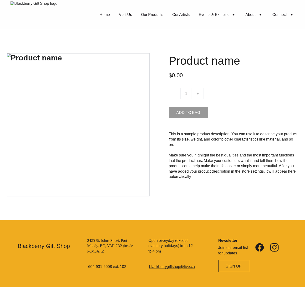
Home (105, 15)
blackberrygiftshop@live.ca (172, 267)
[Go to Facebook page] (259, 247)
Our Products (152, 15)
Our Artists (181, 15)
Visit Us (125, 15)
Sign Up (234, 266)
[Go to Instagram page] (274, 247)
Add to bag (188, 113)
